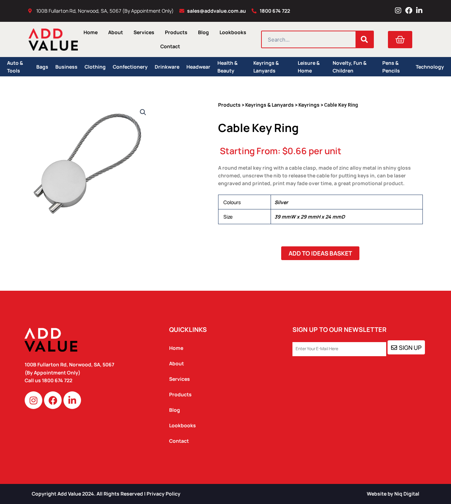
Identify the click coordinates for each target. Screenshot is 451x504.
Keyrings (309, 104)
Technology (430, 66)
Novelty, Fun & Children (349, 67)
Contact (170, 46)
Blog (203, 32)
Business (66, 66)
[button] (143, 112)
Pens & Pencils (391, 67)
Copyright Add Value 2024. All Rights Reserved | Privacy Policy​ (106, 493)
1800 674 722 (57, 380)
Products (176, 32)
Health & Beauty (227, 67)
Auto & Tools (15, 67)
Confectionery (130, 66)
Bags (42, 66)
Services (144, 32)
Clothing (95, 66)
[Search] (364, 39)
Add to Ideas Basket (320, 253)
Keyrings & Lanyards (266, 67)
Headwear (198, 66)
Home (91, 32)
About (115, 32)
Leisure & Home (309, 67)
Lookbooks (233, 32)
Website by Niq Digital (393, 493)
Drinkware (167, 66)
